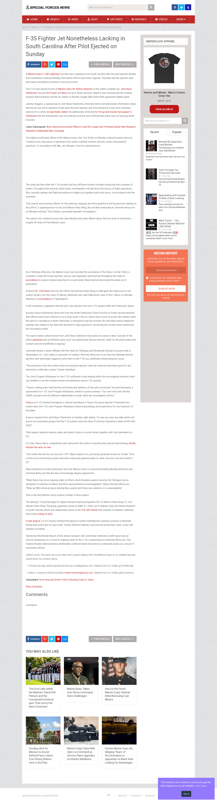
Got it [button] (186, 794)
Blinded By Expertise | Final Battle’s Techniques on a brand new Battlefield (171, 146)
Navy (94, 19)
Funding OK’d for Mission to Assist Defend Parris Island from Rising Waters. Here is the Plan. (41, 755)
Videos (163, 19)
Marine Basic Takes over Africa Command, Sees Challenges (80, 692)
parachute (38, 339)
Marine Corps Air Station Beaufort (75, 89)
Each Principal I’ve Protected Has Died (169, 171)
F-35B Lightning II (51, 74)
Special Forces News (31, 795)
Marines (140, 19)
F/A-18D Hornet (89, 510)
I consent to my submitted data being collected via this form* (165, 279)
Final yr (29, 402)
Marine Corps (35, 74)
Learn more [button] (201, 786)
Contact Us (136, 795)
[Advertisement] (81, 165)
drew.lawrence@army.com (79, 572)
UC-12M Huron (42, 291)
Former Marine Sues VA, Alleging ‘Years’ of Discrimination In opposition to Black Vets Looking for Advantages (119, 755)
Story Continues (34, 586)
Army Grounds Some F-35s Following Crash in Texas (66, 579)
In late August (33, 521)
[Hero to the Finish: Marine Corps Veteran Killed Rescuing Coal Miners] (119, 671)
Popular (177, 132)
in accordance (44, 299)
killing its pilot (45, 514)
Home (34, 19)
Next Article (123, 64)
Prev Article (102, 64)
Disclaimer (150, 795)
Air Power (52, 93)
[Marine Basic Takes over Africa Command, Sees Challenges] (81, 671)
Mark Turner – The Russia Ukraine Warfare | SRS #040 (172, 223)
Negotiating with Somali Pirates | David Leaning (172, 197)
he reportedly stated (57, 111)
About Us (122, 795)
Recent (154, 132)
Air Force (116, 19)
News (54, 19)
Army (74, 19)
